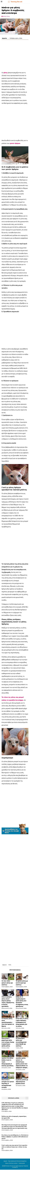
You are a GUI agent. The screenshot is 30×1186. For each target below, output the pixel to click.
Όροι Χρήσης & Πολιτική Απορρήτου (17, 1161)
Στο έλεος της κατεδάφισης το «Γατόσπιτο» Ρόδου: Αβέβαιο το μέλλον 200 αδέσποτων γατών (15, 1136)
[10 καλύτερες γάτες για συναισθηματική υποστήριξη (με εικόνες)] (22, 1034)
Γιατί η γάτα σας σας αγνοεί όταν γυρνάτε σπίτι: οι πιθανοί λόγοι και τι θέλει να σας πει (14, 1147)
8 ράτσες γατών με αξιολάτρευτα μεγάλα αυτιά (22, 1081)
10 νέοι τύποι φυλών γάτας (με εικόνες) (7, 983)
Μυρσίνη (4, 38)
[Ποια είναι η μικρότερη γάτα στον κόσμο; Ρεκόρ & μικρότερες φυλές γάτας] (8, 1034)
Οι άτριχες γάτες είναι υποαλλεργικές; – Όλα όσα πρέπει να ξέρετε (8, 1022)
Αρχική (5, 1161)
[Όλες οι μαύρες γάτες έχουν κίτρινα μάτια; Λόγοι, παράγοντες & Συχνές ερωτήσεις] (8, 992)
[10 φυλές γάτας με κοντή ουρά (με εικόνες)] (22, 976)
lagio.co (16, 1167)
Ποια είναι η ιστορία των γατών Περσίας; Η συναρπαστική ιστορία (8, 1083)
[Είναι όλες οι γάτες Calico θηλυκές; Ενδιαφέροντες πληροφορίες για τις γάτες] (22, 1014)
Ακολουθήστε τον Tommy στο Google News (12, 830)
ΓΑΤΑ (9, 965)
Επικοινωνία (22, 1163)
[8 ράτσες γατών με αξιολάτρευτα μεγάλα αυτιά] (22, 1075)
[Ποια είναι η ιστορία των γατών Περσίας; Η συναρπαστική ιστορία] (8, 1075)
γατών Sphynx (15, 143)
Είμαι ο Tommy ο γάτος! (11, 1163)
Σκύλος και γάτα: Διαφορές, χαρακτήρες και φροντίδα (14, 1117)
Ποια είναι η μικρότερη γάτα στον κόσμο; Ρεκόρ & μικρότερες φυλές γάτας (8, 1042)
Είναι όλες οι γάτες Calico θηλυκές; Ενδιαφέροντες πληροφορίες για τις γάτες (22, 1022)
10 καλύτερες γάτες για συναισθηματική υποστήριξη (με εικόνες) (21, 1042)
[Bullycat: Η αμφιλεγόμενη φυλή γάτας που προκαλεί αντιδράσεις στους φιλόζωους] (22, 992)
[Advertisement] (15, 56)
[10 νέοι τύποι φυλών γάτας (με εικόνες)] (8, 976)
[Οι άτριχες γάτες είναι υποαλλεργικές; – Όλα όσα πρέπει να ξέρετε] (8, 1014)
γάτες (5, 72)
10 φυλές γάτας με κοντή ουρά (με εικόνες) (22, 983)
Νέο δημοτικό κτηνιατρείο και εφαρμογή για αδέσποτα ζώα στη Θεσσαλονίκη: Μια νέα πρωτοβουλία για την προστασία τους (14, 1126)
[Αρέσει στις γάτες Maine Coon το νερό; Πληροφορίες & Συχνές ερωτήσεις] (8, 1053)
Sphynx (4, 965)
